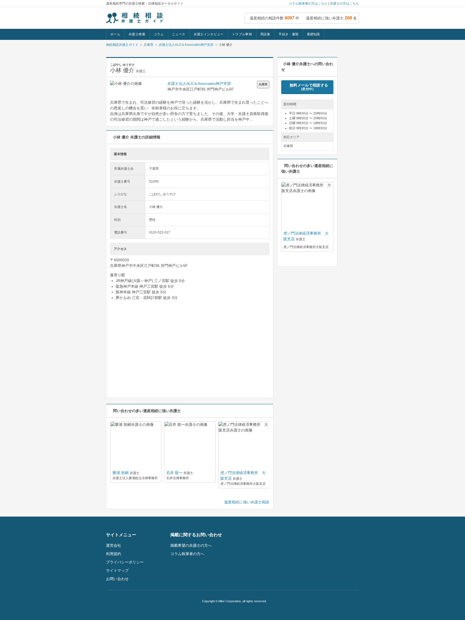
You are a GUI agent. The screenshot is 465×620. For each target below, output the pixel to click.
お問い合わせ (117, 579)
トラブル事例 (242, 34)
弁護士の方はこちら (344, 3)
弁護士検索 (137, 34)
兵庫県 (148, 45)
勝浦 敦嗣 (120, 473)
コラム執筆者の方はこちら (308, 3)
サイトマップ (117, 570)
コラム (159, 34)
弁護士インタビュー (209, 34)
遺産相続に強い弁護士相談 (246, 502)
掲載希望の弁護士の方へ (191, 545)
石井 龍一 (174, 473)
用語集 (265, 34)
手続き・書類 (288, 34)
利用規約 (113, 554)
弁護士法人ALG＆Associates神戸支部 (186, 45)
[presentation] (187, 495)
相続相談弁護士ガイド (122, 45)
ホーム (115, 34)
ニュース (178, 34)
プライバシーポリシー (125, 562)
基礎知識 (313, 34)
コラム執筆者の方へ (187, 554)
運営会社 (113, 545)
